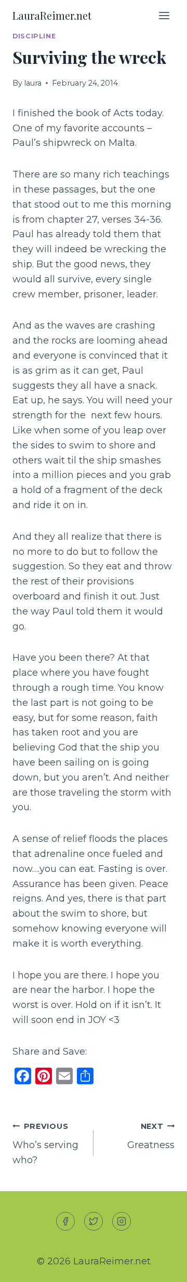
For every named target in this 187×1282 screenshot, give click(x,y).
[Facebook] (65, 1221)
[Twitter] (93, 1221)
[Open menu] (164, 15)
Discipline (34, 36)
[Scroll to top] (160, 1265)
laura (33, 83)
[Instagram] (121, 1221)
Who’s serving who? (45, 1144)
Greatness (151, 1136)
